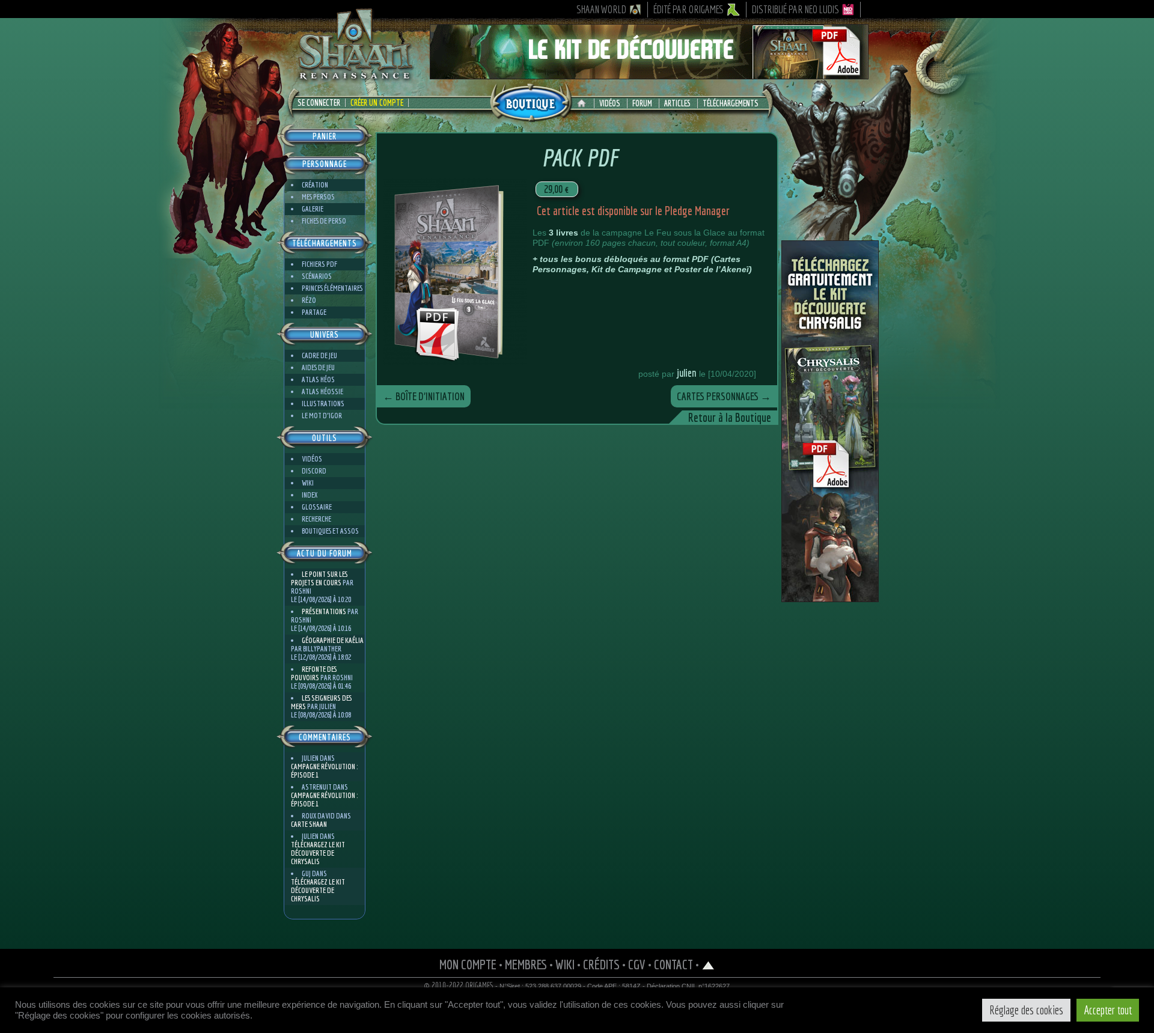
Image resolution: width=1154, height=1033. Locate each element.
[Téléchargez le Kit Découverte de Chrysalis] (830, 597)
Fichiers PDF (319, 264)
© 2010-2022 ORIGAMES (458, 985)
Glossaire (317, 506)
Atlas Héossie (322, 391)
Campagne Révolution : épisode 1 (324, 770)
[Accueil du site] (584, 103)
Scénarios (317, 276)
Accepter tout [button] (1108, 1010)
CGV (637, 964)
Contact (673, 964)
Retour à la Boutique (729, 417)
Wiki (308, 482)
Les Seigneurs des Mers (321, 702)
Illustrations (323, 403)
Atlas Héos (318, 379)
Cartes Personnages (724, 396)
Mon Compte (467, 964)
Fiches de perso (324, 220)
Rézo (309, 300)
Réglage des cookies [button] (1026, 1010)
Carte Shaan (309, 824)
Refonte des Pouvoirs (314, 673)
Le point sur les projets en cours (319, 578)
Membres (526, 964)
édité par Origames (688, 9)
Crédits (601, 964)
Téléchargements (731, 103)
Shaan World (601, 9)
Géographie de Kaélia (333, 640)
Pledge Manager (697, 211)
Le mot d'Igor (322, 415)
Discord (314, 470)
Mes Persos (318, 196)
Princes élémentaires (332, 288)
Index (309, 494)
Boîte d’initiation (424, 396)
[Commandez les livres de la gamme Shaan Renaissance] (531, 101)
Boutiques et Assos (330, 530)
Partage (314, 312)
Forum (642, 103)
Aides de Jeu (318, 367)
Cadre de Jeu (319, 355)
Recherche (316, 518)
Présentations (324, 611)
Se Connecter (319, 103)
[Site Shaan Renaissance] (355, 79)
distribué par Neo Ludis (795, 9)
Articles (677, 103)
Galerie (312, 208)
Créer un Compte (376, 103)
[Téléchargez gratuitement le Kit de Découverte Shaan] (649, 74)
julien (687, 373)
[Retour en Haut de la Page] (708, 964)
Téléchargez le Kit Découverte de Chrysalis (318, 853)
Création (315, 184)
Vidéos (609, 103)
